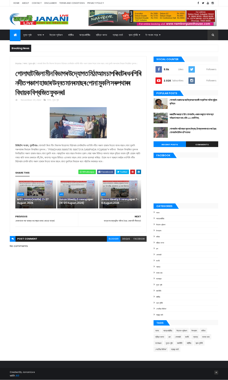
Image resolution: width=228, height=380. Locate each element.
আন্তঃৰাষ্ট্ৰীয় (160, 218)
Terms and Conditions (72, 3)
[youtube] (208, 3)
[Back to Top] (216, 372)
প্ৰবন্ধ (158, 266)
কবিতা (158, 236)
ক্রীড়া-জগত (101, 35)
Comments (202, 144)
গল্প (157, 248)
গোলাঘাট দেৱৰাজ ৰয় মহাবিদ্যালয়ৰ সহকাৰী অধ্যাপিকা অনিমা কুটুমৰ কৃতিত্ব (193, 101)
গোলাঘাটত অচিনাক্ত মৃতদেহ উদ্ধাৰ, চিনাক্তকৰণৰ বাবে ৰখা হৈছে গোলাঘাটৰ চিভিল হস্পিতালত (193, 130)
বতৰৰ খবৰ (159, 272)
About (25, 3)
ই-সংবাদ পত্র (152, 35)
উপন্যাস (158, 230)
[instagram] (213, 3)
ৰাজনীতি (158, 290)
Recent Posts (170, 144)
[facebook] (198, 3)
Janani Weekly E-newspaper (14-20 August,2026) (76, 201)
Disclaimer (50, 3)
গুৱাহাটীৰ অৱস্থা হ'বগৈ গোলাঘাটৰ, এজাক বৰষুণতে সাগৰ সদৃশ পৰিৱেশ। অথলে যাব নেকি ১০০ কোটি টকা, (192, 116)
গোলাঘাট (158, 254)
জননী (61, 194)
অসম (39, 35)
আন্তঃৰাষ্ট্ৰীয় (84, 35)
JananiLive (28, 372)
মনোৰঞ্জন (159, 278)
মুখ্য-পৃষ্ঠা (27, 35)
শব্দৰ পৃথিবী (159, 303)
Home (16, 3)
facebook (139, 238)
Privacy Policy (95, 3)
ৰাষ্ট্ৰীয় (158, 296)
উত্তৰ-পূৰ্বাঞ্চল (56, 35)
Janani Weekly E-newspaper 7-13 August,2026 (119, 201)
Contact (37, 3)
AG (17, 375)
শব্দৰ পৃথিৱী (133, 35)
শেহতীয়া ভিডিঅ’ (161, 308)
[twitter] (203, 3)
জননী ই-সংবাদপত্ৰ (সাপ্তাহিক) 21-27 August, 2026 (32, 201)
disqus (126, 238)
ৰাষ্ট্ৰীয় (71, 35)
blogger (114, 238)
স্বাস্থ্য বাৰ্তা (118, 35)
